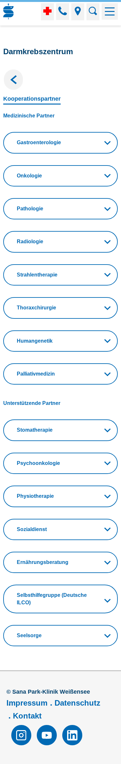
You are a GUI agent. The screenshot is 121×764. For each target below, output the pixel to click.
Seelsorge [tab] (29, 635)
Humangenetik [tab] (35, 341)
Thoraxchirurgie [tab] (36, 307)
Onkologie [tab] (29, 175)
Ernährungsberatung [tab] (42, 562)
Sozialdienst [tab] (32, 529)
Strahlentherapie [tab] (37, 274)
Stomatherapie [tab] (35, 430)
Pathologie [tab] (30, 208)
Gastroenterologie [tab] (39, 142)
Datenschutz (77, 703)
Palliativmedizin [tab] (36, 374)
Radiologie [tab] (30, 241)
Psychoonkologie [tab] (38, 463)
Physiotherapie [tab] (35, 496)
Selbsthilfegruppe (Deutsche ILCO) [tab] (52, 598)
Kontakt (27, 715)
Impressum (26, 703)
